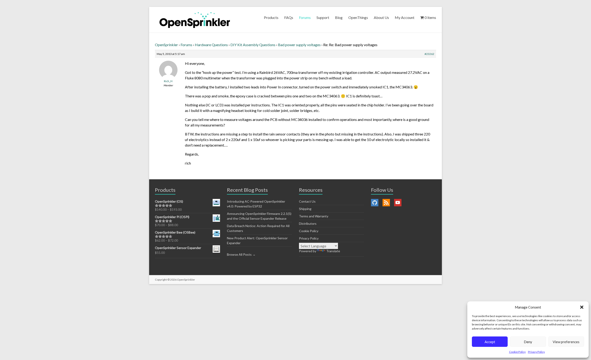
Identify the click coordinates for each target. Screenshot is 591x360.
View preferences (566, 342)
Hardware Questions (211, 44)
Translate (333, 251)
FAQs (288, 17)
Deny (528, 342)
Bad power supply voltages (299, 44)
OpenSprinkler (166, 44)
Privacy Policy (536, 352)
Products (271, 17)
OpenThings (358, 17)
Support (323, 17)
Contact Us (307, 201)
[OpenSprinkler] (195, 20)
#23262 (429, 54)
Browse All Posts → (241, 254)
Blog (339, 17)
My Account (404, 17)
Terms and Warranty (313, 216)
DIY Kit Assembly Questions (252, 44)
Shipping (305, 209)
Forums (305, 17)
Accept (490, 342)
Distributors (308, 223)
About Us (381, 17)
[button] (581, 307)
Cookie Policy (517, 352)
